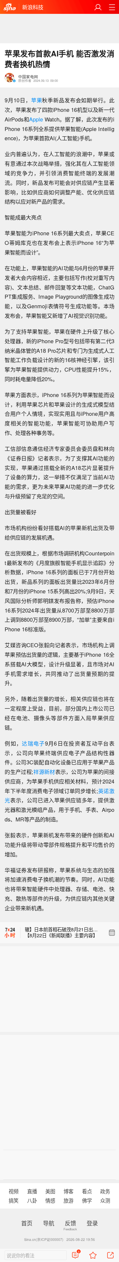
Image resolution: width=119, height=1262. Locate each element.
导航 (48, 1223)
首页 (26, 1223)
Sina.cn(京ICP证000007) (43, 1239)
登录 (92, 1223)
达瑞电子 (33, 743)
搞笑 (14, 1200)
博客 (68, 1191)
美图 (50, 1191)
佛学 (87, 1200)
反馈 (70, 1223)
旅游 (68, 1200)
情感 (50, 1200)
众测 (105, 1200)
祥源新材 (44, 772)
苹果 (36, 100)
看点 (87, 1191)
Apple (36, 119)
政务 (105, 1191)
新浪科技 (32, 7)
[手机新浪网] (9, 7)
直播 (32, 1191)
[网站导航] (112, 7)
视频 (14, 1191)
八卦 (32, 1200)
